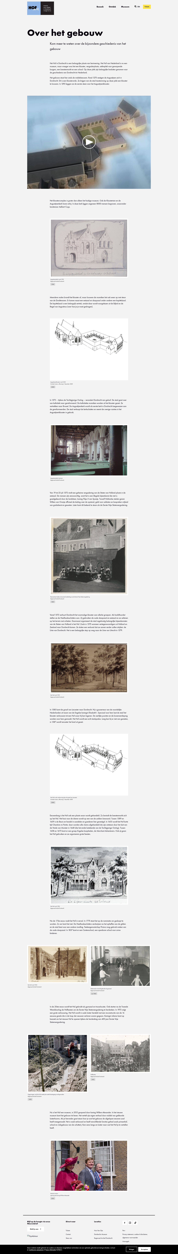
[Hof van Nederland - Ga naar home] (34, 8)
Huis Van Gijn (98, 1230)
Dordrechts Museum (100, 1234)
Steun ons (69, 1238)
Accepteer (144, 1249)
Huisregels (125, 1241)
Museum (125, 6)
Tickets (147, 7)
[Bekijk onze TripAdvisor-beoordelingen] (32, 1236)
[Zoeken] (135, 6)
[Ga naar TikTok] (135, 1223)
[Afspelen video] (89, 142)
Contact (68, 1234)
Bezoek (100, 6)
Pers (123, 1230)
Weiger (131, 1249)
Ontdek (112, 6)
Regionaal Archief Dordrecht (103, 1238)
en (139, 6)
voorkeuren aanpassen (36, 1250)
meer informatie (51, 1250)
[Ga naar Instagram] (130, 1223)
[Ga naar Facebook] (124, 1223)
